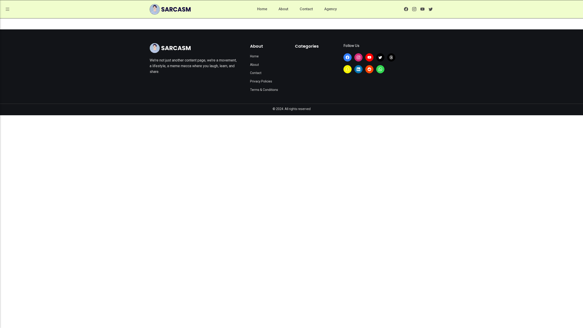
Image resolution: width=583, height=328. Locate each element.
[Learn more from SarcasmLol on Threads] (391, 57)
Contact (306, 9)
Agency (330, 9)
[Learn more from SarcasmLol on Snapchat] (347, 69)
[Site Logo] (170, 48)
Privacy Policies (261, 81)
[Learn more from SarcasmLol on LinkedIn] (358, 69)
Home (262, 9)
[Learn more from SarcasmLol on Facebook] (406, 9)
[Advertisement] (291, 149)
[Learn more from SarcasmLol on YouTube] (422, 9)
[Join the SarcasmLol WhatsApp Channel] (380, 69)
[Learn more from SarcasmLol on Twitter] (430, 9)
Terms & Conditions (264, 90)
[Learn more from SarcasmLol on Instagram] (414, 9)
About (283, 9)
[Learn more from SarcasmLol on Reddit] (369, 69)
